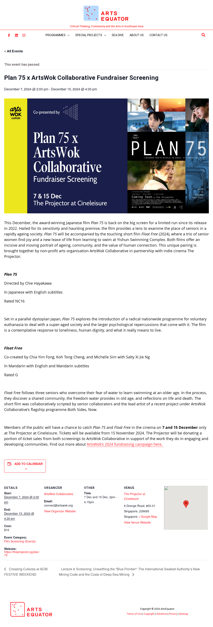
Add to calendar (28, 464)
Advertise (161, 613)
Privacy (173, 613)
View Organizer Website (60, 511)
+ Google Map (147, 516)
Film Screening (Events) (20, 541)
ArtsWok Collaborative (58, 494)
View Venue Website (137, 522)
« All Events (13, 51)
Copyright (149, 613)
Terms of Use (134, 613)
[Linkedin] (16, 35)
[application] (67, 35)
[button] (204, 35)
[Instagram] (24, 35)
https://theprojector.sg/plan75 (21, 553)
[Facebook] (9, 35)
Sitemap (183, 613)
